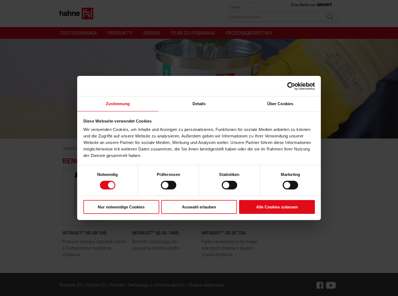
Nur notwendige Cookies (121, 207)
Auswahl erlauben (199, 207)
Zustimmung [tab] (118, 103)
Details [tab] (199, 103)
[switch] (168, 185)
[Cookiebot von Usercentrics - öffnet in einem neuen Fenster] (291, 86)
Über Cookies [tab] (280, 103)
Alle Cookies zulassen (277, 207)
